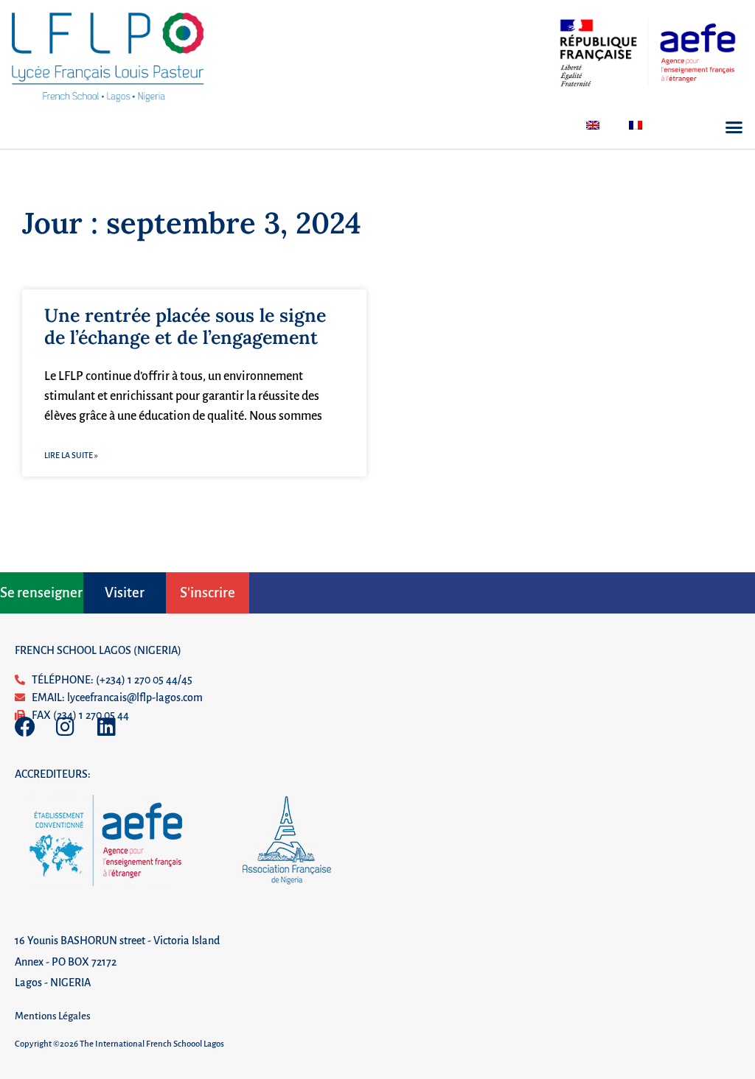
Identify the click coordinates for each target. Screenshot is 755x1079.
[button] (734, 127)
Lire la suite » (71, 455)
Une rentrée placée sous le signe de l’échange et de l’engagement (185, 326)
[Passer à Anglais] (592, 125)
